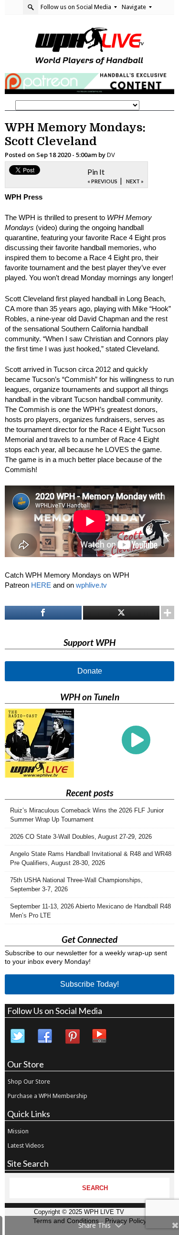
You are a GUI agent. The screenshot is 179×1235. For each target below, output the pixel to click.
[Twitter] (18, 1036)
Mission (18, 1131)
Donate (89, 671)
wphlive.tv (91, 585)
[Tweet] (121, 613)
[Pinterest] (72, 1036)
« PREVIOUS (102, 181)
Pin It (96, 171)
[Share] (43, 613)
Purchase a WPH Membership (47, 1095)
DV (111, 154)
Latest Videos (26, 1145)
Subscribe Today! (89, 984)
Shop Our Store (29, 1081)
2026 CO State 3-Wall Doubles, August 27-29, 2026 (81, 836)
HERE (41, 585)
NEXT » (135, 181)
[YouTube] (99, 1036)
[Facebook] (45, 1036)
